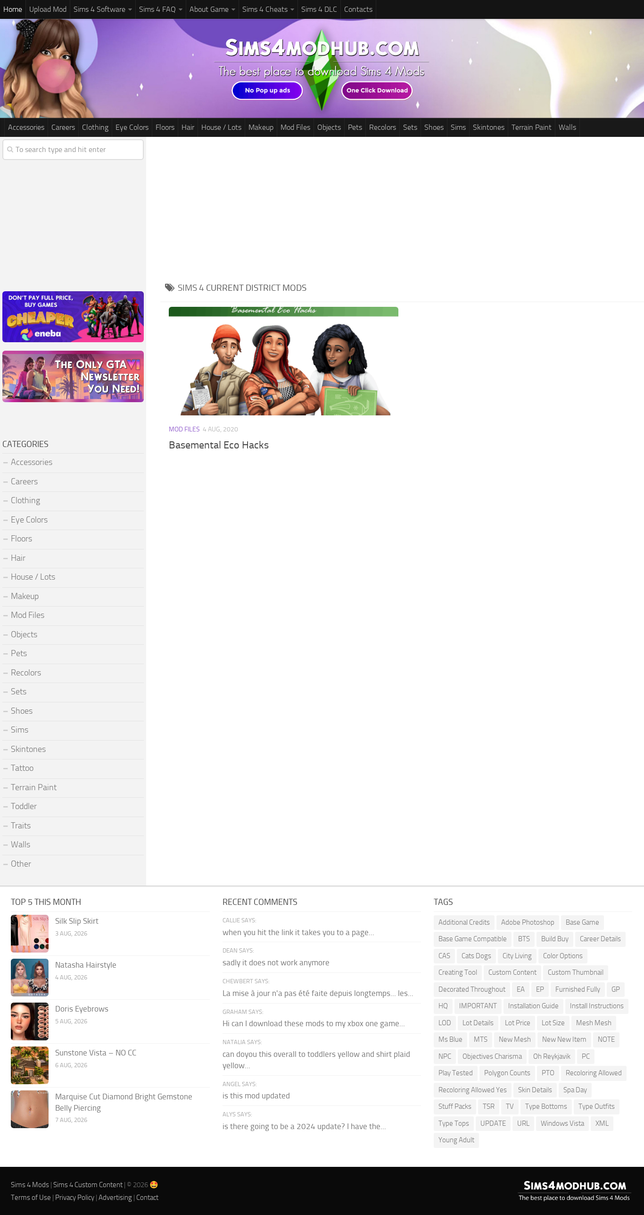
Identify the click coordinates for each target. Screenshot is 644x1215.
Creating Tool (457, 972)
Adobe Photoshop (527, 922)
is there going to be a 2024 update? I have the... (304, 1126)
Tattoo (22, 768)
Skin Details (535, 1090)
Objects (329, 127)
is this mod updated (256, 1095)
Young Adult (456, 1140)
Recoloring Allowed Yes (472, 1090)
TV (510, 1106)
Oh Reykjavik (551, 1056)
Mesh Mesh (593, 1023)
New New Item (564, 1039)
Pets (355, 127)
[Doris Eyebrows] (30, 1021)
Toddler (24, 806)
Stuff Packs (454, 1106)
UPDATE (493, 1123)
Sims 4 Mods (30, 1185)
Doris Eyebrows (81, 1008)
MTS (480, 1039)
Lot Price (517, 1023)
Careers (63, 127)
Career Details (600, 939)
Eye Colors (132, 127)
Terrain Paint (532, 127)
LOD (444, 1023)
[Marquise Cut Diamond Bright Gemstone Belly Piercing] (30, 1109)
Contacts (358, 9)
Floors (165, 127)
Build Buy (555, 939)
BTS (524, 939)
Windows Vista (562, 1123)
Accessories (26, 127)
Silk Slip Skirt (77, 921)
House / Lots (221, 127)
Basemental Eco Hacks (219, 445)
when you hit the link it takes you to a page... (298, 932)
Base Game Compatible (472, 939)
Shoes (434, 127)
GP (615, 989)
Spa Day (575, 1090)
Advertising (115, 1197)
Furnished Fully (577, 989)
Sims (458, 127)
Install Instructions (597, 1006)
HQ (443, 1006)
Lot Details (478, 1023)
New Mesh (515, 1039)
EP (540, 989)
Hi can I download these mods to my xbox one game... (314, 1023)
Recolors (382, 127)
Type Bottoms (546, 1106)
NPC (444, 1056)
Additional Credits (464, 922)
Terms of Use (31, 1197)
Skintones (488, 127)
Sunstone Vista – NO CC (95, 1052)
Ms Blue (450, 1039)
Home (12, 9)
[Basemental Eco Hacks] (284, 361)
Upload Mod (47, 9)
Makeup (260, 127)
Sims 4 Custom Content (88, 1185)
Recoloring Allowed (594, 1073)
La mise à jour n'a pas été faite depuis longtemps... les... (318, 993)
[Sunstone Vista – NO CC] (30, 1065)
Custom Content (512, 972)
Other (21, 864)
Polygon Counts (507, 1073)
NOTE (606, 1039)
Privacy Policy (74, 1197)
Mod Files (295, 127)
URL (523, 1123)
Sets (410, 127)
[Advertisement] (402, 208)
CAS (444, 956)
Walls (567, 127)
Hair (188, 127)
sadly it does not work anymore (276, 962)
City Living (517, 956)
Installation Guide (533, 1006)
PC (586, 1056)
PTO (548, 1073)
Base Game (582, 922)
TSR (489, 1106)
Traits (21, 825)
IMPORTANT (478, 1006)
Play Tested (455, 1073)
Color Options (563, 956)
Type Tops (453, 1123)
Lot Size (553, 1023)
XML (602, 1123)
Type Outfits (596, 1106)
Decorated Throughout (471, 989)
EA (521, 989)
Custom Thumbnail (575, 972)
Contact (147, 1197)
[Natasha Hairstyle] (30, 977)
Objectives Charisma (492, 1056)
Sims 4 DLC (319, 9)
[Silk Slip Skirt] (30, 934)
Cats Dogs (476, 956)
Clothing (95, 127)
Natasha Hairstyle (85, 965)
